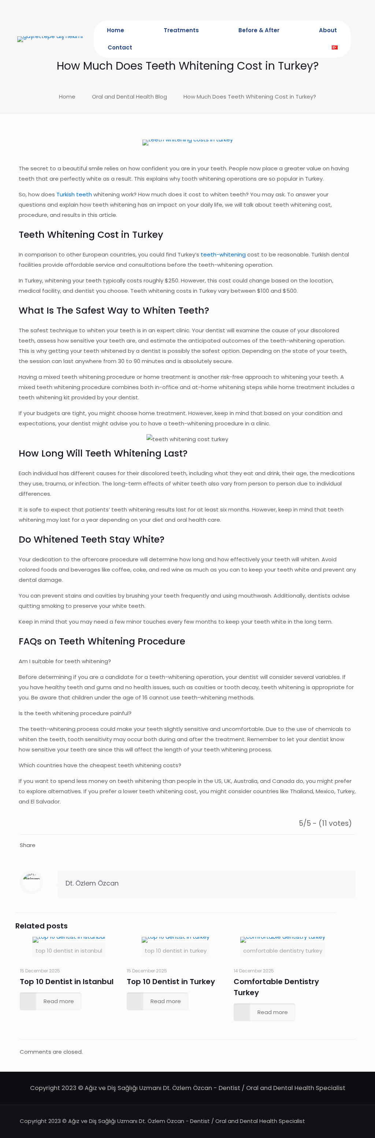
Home (67, 96)
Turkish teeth (74, 194)
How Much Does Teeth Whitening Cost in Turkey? (249, 96)
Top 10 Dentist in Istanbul (67, 981)
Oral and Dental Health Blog (129, 96)
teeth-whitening (223, 254)
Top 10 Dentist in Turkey (171, 981)
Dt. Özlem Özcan (92, 883)
